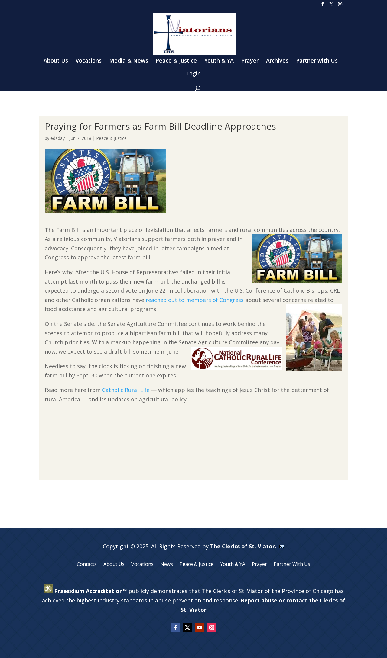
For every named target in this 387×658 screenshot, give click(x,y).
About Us (56, 61)
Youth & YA (219, 61)
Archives (277, 61)
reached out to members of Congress (195, 299)
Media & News (128, 61)
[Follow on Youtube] (199, 627)
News (166, 564)
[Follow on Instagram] (211, 627)
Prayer (250, 61)
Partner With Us (292, 564)
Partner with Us (317, 61)
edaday (57, 138)
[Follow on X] (187, 627)
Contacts (87, 564)
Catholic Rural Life (126, 389)
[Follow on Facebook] (175, 627)
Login (193, 74)
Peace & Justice (176, 61)
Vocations (89, 61)
